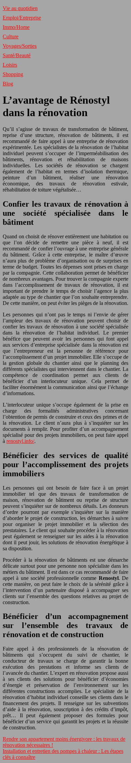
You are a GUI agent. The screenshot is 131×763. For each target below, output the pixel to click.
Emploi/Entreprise (22, 18)
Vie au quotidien (20, 8)
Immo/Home (16, 27)
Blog (8, 83)
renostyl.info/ (20, 441)
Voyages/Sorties (20, 46)
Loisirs (10, 65)
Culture (10, 36)
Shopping (13, 74)
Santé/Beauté (17, 55)
